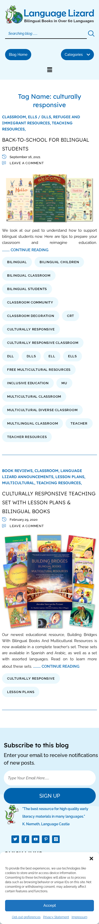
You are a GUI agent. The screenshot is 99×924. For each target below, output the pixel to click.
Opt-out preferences (26, 917)
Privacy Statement (56, 917)
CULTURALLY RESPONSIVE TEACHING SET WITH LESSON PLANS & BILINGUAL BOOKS (48, 502)
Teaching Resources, (59, 482)
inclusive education (28, 383)
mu (64, 383)
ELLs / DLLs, (40, 116)
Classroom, (15, 116)
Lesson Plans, (70, 476)
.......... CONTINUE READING (25, 250)
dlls (31, 356)
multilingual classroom (32, 423)
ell (51, 356)
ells (72, 356)
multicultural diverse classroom (42, 410)
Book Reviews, (18, 470)
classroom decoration (30, 316)
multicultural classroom (34, 396)
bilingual (17, 262)
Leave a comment (27, 163)
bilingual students (27, 289)
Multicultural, (19, 482)
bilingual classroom (29, 275)
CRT (70, 316)
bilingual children (59, 262)
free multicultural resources (39, 370)
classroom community (30, 302)
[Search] (91, 34)
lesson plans (21, 692)
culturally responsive (31, 329)
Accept (49, 905)
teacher (79, 423)
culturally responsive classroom (42, 343)
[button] (91, 858)
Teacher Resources (27, 437)
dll (10, 356)
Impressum (79, 917)
